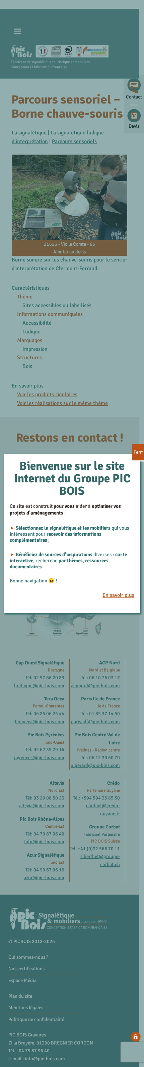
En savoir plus (118, 595)
